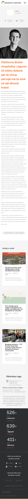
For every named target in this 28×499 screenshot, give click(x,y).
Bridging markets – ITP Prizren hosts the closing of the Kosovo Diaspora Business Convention (13, 348)
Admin (17, 11)
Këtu (6, 224)
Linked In (20, 466)
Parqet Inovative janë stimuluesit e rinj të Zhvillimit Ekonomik (13, 269)
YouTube (10, 466)
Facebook (10, 463)
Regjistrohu (18, 480)
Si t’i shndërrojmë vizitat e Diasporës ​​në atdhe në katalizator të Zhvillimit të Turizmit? (13, 308)
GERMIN (6, 492)
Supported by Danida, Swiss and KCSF (14, 485)
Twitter (19, 463)
